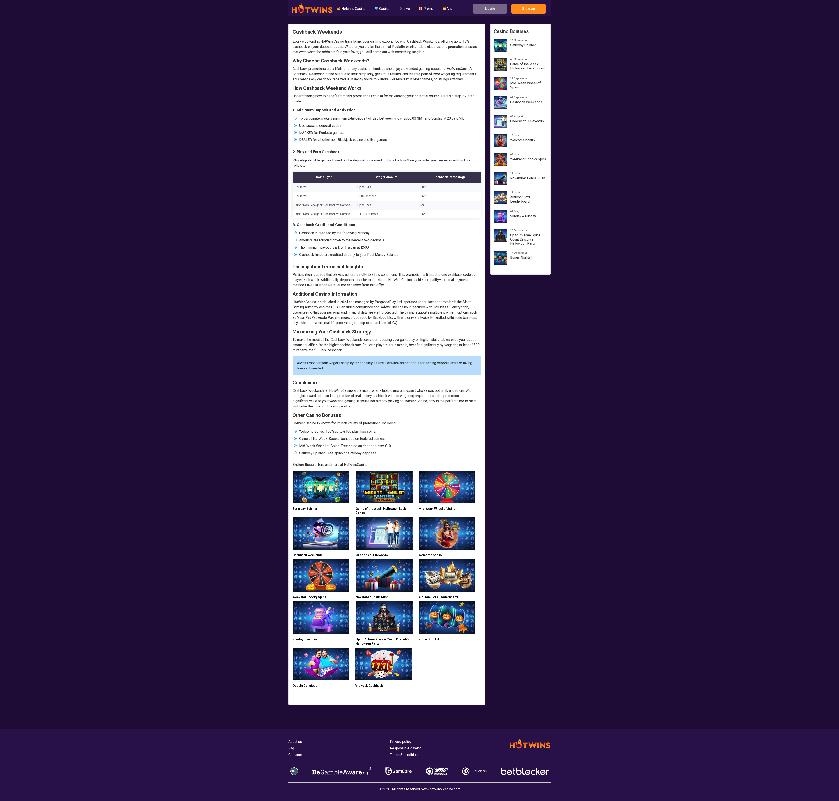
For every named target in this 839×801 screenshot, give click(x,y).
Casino (384, 9)
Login (490, 8)
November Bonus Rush (372, 597)
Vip (449, 9)
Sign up (528, 8)
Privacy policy (400, 742)
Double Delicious (305, 685)
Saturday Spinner (305, 508)
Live (406, 9)
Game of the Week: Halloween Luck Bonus (527, 66)
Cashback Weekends (308, 555)
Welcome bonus (430, 555)
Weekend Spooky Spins (309, 597)
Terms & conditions (405, 755)
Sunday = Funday (305, 639)
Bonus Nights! (429, 639)
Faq (291, 748)
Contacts (295, 755)
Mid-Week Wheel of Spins (437, 508)
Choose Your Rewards (372, 555)
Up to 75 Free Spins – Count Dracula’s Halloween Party (527, 239)
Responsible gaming (405, 748)
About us (295, 742)
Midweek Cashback (369, 685)
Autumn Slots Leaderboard (438, 597)
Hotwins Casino (353, 9)
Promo (428, 9)
